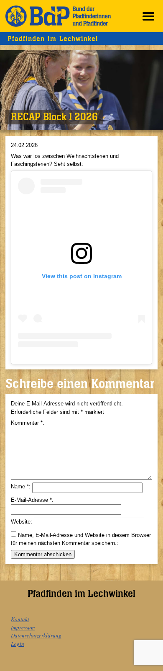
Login (17, 644)
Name (20, 486)
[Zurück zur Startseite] (58, 16)
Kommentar (27, 423)
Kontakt (20, 619)
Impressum (23, 627)
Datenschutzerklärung (36, 635)
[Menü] (148, 16)
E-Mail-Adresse (31, 500)
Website (21, 522)
